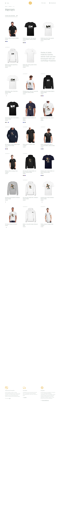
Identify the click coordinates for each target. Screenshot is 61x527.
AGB (9, 398)
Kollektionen (10, 6)
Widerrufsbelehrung (45, 400)
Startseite (6, 6)
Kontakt (25, 397)
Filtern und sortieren (10, 15)
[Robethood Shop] (30, 3)
